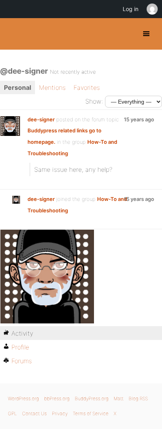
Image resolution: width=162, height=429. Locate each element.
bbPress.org (57, 398)
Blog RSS (138, 398)
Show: (94, 101)
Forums (21, 361)
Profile (20, 347)
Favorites (87, 87)
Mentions (52, 87)
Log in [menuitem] (130, 9)
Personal (17, 87)
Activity (22, 333)
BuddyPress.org (13, 34)
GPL (12, 413)
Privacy (60, 413)
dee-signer (41, 119)
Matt (118, 398)
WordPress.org (23, 398)
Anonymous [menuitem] (152, 9)
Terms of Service (91, 413)
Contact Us (34, 413)
